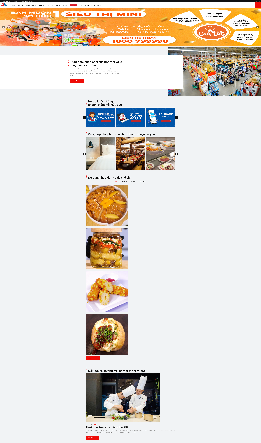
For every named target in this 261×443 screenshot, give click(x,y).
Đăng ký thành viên (6, 1)
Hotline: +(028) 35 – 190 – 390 (26, 1)
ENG (259, 1)
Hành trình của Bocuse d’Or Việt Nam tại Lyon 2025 (107, 427)
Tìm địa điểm (15, 1)
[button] (176, 117)
